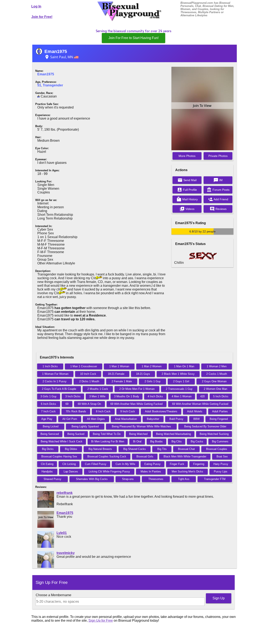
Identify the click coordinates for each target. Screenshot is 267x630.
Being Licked (50, 426)
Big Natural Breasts (100, 449)
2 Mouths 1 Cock (97, 388)
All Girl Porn (69, 418)
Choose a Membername (53, 595)
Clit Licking (69, 464)
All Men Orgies (96, 418)
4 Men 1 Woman (181, 396)
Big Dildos (71, 449)
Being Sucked (75, 434)
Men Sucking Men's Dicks (187, 471)
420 (202, 396)
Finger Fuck (177, 464)
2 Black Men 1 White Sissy (178, 373)
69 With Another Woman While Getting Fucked (200, 403)
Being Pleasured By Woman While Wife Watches (141, 426)
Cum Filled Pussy (95, 464)
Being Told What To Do (107, 434)
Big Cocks (197, 441)
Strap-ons (128, 479)
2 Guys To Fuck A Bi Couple (59, 388)
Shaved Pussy (52, 479)
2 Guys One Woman (214, 381)
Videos (187, 208)
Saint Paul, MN (59, 57)
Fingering (198, 464)
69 (66, 403)
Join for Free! (41, 17)
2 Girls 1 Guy (153, 381)
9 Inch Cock (127, 411)
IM (218, 180)
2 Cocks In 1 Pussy (55, 381)
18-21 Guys (143, 373)
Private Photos (218, 156)
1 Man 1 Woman (119, 366)
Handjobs (47, 471)
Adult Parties (220, 411)
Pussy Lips (220, 471)
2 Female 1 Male (122, 381)
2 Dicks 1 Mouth (89, 381)
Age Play (46, 418)
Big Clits (176, 441)
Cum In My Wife (125, 464)
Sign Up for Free (100, 620)
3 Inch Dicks (73, 396)
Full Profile (187, 189)
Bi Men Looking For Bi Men (107, 441)
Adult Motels (194, 411)
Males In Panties (151, 471)
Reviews (218, 208)
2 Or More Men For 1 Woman (137, 388)
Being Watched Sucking (214, 434)
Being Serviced (49, 434)
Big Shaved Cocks (134, 449)
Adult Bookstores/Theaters (161, 411)
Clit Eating (47, 464)
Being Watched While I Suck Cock (61, 441)
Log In (36, 6)
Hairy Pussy (220, 464)
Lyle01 (62, 533)
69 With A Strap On (89, 403)
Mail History (187, 199)
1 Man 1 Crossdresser (83, 366)
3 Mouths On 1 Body (126, 396)
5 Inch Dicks (220, 396)
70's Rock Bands (76, 411)
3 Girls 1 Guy (48, 396)
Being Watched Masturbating (173, 434)
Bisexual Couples (216, 449)
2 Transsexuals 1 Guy (179, 388)
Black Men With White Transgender (185, 456)
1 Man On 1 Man (184, 366)
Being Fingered (219, 418)
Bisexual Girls (144, 456)
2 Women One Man (215, 388)
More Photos (187, 156)
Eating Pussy (152, 464)
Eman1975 (55, 51)
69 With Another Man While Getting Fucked (136, 403)
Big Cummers (220, 441)
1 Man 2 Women (151, 366)
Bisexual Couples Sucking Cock (106, 456)
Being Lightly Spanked (85, 426)
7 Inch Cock (48, 411)
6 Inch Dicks (48, 403)
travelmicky (66, 553)
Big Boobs (156, 441)
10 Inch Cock (88, 373)
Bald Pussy (176, 418)
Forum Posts (218, 189)
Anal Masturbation (126, 418)
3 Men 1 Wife (97, 396)
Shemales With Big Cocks (92, 479)
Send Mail (187, 180)
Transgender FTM (214, 479)
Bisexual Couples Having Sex (59, 456)
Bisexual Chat (186, 449)
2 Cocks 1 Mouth (216, 373)
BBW (196, 418)
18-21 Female (116, 373)
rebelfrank (65, 493)
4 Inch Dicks (155, 396)
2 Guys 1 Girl (181, 381)
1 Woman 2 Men (217, 366)
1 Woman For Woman (55, 373)
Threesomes (155, 479)
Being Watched (138, 434)
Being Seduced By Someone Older (205, 426)
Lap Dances (71, 471)
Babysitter (153, 418)
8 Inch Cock (103, 411)
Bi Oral (137, 441)
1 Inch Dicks (50, 366)
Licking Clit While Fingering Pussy (109, 471)
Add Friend (218, 199)
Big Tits (162, 449)
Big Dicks (48, 449)
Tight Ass (183, 479)
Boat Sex (222, 456)
